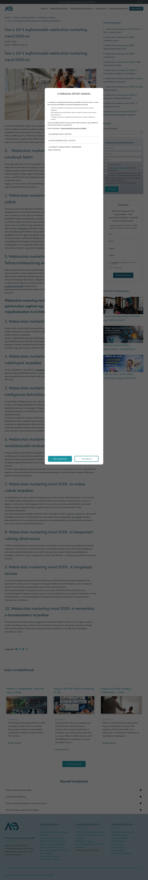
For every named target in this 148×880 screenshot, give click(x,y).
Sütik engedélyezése (60, 459)
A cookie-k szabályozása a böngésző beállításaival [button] (65, 148)
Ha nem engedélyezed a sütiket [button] (62, 140)
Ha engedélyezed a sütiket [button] (60, 134)
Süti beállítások (86, 459)
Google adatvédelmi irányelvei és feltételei (73, 128)
